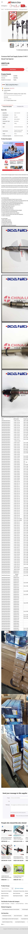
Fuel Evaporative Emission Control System (10, 909)
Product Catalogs (19, 888)
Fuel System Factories (6, 915)
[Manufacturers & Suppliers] (14, 2)
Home (2, 9)
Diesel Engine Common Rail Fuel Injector (10, 918)
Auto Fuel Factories (18, 915)
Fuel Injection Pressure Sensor (19, 891)
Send (12, 815)
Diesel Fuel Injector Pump (7, 921)
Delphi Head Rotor (5, 895)
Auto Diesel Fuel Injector (20, 921)
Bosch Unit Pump (4, 893)
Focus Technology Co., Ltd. (16, 928)
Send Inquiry (13, 69)
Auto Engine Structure (23, 9)
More (2, 924)
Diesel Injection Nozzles (18, 895)
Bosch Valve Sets (16, 893)
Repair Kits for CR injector (6, 891)
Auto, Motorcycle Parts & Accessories (11, 9)
